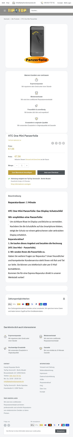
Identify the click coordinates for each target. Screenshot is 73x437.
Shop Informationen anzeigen (21, 184)
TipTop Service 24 (14, 140)
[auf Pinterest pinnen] (56, 143)
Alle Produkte (15, 19)
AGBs (42, 379)
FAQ (7, 3)
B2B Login (67, 3)
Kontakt (60, 3)
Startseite (7, 19)
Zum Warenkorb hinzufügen (22, 172)
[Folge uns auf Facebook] (5, 425)
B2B (3, 3)
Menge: (10, 165)
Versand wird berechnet (33, 159)
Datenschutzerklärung (47, 376)
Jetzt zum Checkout (51, 172)
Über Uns (43, 388)
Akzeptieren (61, 431)
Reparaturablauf (45, 382)
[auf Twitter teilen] (60, 143)
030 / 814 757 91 (15, 376)
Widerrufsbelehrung (46, 370)
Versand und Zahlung (47, 367)
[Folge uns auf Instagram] (8, 425)
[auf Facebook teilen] (52, 143)
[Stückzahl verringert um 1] (17, 166)
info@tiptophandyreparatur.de (26, 3)
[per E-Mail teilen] (63, 143)
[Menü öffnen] (5, 10)
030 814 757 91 (49, 3)
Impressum (43, 373)
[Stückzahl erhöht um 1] (27, 166)
